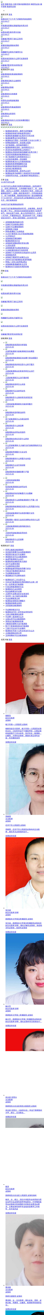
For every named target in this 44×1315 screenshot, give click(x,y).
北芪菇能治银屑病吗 (13, 605)
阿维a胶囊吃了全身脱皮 (14, 231)
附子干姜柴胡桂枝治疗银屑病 (17, 626)
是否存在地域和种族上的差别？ (18, 150)
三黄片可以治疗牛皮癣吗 (15, 628)
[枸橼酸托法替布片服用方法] (2, 50)
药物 (19, 4)
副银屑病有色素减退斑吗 (11, 107)
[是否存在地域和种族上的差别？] (20, 127)
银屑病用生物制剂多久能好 (16, 561)
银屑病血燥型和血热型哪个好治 (18, 568)
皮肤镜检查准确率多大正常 (16, 264)
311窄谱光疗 (10, 236)
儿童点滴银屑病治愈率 (14, 614)
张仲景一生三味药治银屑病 (16, 596)
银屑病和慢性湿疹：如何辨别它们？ (19, 147)
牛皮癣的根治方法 (12, 610)
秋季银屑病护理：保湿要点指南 (18, 143)
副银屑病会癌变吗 (8, 114)
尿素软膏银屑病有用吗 (10, 45)
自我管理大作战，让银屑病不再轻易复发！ (22, 176)
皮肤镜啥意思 (10, 255)
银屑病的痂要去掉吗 (13, 603)
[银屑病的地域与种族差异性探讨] (4, 127)
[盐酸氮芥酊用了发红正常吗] (2, 37)
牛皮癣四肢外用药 (12, 566)
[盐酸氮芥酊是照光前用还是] (2, 63)
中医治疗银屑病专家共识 (15, 571)
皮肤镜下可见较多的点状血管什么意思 (20, 253)
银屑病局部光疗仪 (12, 241)
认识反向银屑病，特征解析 (16, 159)
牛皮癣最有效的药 (12, 573)
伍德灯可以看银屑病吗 (14, 227)
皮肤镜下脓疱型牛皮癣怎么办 (17, 257)
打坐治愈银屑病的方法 (14, 587)
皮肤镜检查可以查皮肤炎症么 (17, 248)
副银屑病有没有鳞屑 (9, 94)
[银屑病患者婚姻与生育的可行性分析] (6, 127)
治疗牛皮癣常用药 (12, 564)
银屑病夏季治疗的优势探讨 (16, 138)
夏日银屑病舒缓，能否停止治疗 (18, 171)
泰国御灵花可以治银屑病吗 (16, 557)
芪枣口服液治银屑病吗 (14, 550)
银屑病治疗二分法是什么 (15, 580)
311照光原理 (10, 245)
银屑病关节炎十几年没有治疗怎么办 (19, 631)
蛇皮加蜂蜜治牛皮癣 (13, 591)
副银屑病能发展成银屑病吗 (12, 74)
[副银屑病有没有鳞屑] (2, 92)
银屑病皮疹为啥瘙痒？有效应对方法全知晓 (22, 173)
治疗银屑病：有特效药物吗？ (17, 145)
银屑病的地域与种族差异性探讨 (18, 133)
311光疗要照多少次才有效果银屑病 (19, 234)
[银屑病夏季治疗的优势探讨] (9, 127)
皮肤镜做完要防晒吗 (13, 238)
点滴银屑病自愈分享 (13, 633)
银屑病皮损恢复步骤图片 (15, 601)
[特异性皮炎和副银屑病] (2, 98)
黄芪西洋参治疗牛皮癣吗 (15, 554)
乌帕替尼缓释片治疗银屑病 (16, 624)
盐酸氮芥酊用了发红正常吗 (12, 39)
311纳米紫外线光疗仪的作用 (16, 250)
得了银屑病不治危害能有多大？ (18, 157)
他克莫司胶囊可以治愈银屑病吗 (18, 552)
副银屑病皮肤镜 (7, 87)
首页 (3, 4)
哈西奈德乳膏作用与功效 (11, 32)
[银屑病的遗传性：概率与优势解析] (2, 127)
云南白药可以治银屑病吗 (15, 619)
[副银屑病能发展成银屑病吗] (2, 72)
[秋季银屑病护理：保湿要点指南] (13, 127)
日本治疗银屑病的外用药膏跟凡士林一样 (21, 582)
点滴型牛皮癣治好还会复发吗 (17, 594)
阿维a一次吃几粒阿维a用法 (16, 262)
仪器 (15, 4)
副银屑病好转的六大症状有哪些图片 (15, 120)
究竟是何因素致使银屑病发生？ (18, 154)
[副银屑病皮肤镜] (2, 85)
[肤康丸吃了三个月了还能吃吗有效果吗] (2, 17)
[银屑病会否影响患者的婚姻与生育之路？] (22, 127)
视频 (7, 4)
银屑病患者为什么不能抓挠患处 (18, 161)
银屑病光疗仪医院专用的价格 (17, 267)
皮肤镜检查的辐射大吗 (14, 222)
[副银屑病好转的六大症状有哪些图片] (2, 118)
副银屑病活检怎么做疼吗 (11, 81)
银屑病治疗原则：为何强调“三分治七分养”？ (23, 140)
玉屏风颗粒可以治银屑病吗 (16, 635)
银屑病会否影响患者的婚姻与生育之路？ (21, 152)
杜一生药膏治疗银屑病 (14, 584)
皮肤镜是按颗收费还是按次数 (17, 243)
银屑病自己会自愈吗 (13, 589)
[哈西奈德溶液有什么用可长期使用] (2, 56)
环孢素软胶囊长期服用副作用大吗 (14, 26)
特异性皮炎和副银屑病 (10, 100)
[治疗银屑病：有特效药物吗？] (15, 127)
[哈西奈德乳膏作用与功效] (2, 30)
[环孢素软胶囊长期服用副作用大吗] (2, 23)
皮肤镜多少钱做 (11, 229)
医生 (11, 4)
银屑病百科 (25, 4)
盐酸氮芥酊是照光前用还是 (12, 65)
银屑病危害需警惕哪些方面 (16, 164)
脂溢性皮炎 (11, 6)
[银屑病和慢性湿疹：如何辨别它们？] (18, 127)
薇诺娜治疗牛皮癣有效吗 (15, 575)
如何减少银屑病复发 (13, 168)
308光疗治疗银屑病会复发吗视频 (18, 260)
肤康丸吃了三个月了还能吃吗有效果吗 (16, 19)
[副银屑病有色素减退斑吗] (2, 105)
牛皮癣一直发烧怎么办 (14, 617)
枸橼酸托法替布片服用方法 (12, 52)
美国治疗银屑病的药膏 (14, 621)
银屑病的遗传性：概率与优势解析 (18, 131)
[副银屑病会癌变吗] (2, 112)
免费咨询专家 (10, 742)
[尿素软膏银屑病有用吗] (2, 43)
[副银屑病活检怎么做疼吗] (2, 79)
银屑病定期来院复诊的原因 (16, 166)
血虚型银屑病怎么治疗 (14, 559)
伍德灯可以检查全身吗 (14, 224)
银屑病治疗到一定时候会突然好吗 (18, 612)
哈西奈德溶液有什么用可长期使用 (14, 59)
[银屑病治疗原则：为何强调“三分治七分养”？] (11, 127)
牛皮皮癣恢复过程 (12, 598)
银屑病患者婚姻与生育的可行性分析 (19, 136)
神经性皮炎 (35, 4)
